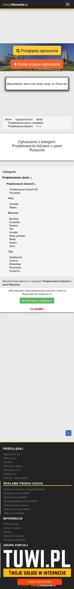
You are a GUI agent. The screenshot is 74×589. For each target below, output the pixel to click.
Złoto (12, 246)
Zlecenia (8, 462)
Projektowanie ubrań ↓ (17, 177)
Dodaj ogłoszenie (40, 581)
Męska (13, 207)
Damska (13, 204)
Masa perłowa (17, 235)
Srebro (13, 242)
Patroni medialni (12, 528)
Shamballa (15, 267)
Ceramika (14, 222)
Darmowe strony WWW (16, 493)
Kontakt (7, 532)
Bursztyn (14, 218)
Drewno (13, 225)
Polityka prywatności (14, 539)
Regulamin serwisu (13, 535)
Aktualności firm (12, 470)
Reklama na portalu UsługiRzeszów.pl (24, 489)
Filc (11, 229)
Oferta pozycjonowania (16, 505)
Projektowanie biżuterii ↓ (21, 183)
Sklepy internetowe (14, 513)
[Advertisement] (38, 333)
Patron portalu (11, 523)
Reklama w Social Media (17, 509)
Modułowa (15, 264)
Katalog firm (10, 474)
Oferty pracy (10, 458)
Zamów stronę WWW (15, 497)
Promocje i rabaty (13, 466)
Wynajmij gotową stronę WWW (20, 501)
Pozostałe (14, 192)
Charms (13, 260)
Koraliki (13, 232)
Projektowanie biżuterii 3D (23, 189)
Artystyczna (15, 257)
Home (8, 119)
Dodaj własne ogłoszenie (38, 64)
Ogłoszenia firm (12, 454)
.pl (15, 4)
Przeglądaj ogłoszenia (39, 50)
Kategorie (9, 171)
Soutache (14, 271)
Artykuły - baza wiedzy (15, 478)
